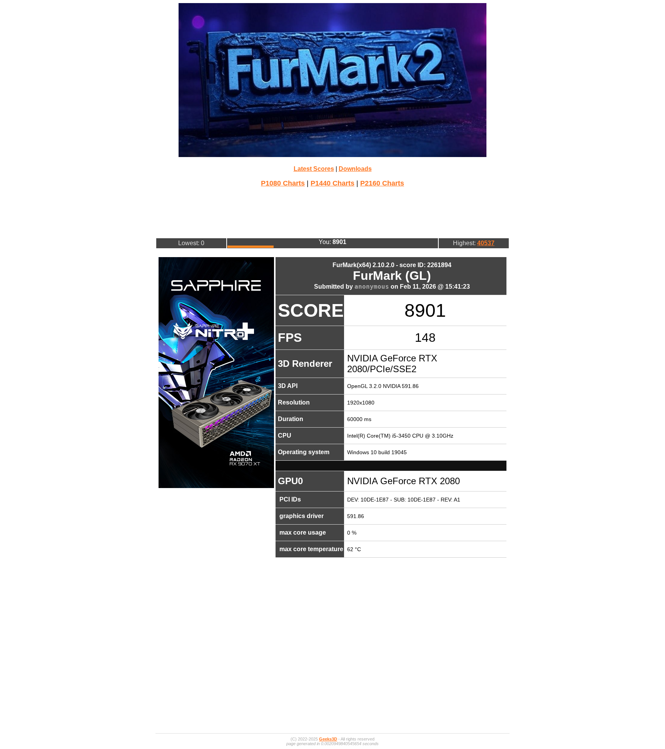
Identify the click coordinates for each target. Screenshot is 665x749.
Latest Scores (314, 169)
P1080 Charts (283, 183)
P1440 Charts (332, 183)
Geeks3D (328, 739)
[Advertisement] (332, 211)
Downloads (355, 169)
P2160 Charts (382, 183)
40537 (486, 243)
